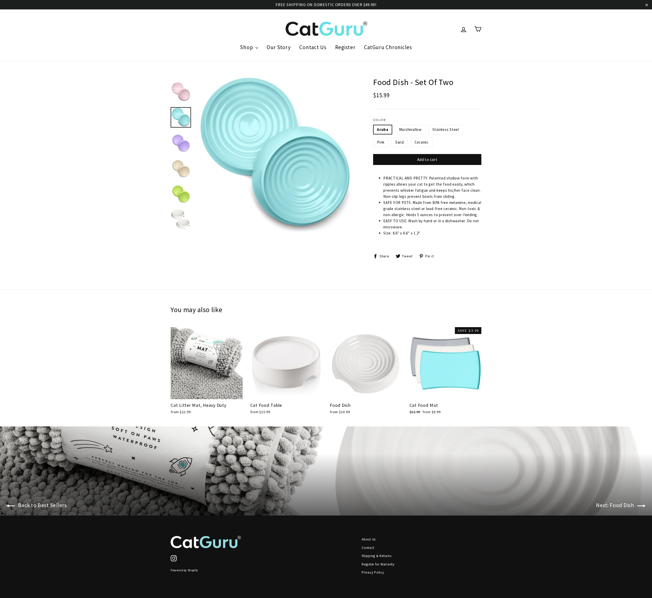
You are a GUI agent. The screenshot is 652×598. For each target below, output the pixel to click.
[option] (275, 155)
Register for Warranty (378, 564)
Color (379, 120)
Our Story (279, 47)
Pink (381, 142)
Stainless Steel (445, 129)
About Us (369, 539)
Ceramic (422, 142)
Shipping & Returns (376, 556)
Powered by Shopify (184, 570)
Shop (247, 47)
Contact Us (313, 47)
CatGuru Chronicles (388, 47)
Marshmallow (410, 129)
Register (345, 47)
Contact (368, 548)
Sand (399, 142)
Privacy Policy (373, 572)
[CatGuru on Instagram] (174, 558)
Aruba (382, 129)
